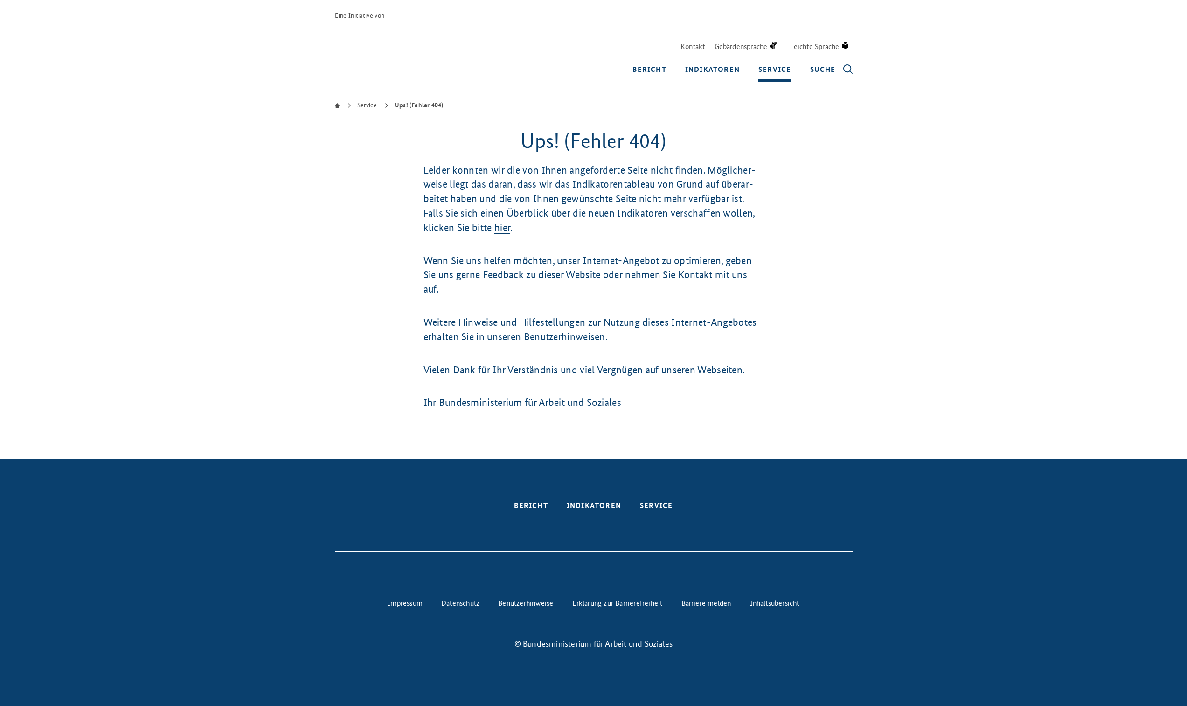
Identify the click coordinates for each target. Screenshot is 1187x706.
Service (774, 69)
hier (502, 227)
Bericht (649, 69)
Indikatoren (712, 69)
